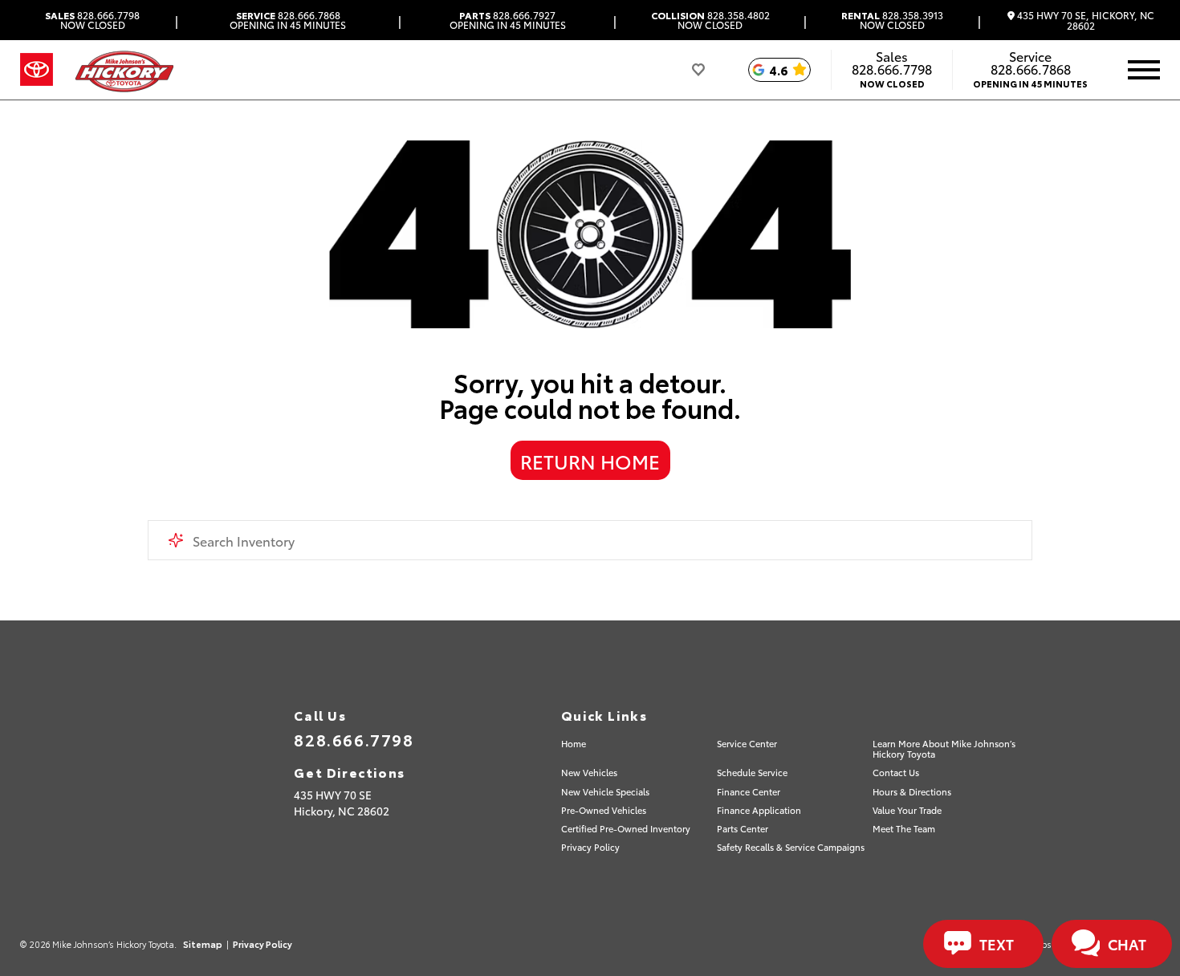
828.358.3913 (892, 20)
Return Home (590, 460)
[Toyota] (36, 70)
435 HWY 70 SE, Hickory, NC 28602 (1084, 20)
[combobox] (590, 540)
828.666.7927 (508, 20)
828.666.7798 (92, 20)
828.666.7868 (288, 20)
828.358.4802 (710, 20)
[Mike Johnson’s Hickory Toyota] (123, 70)
